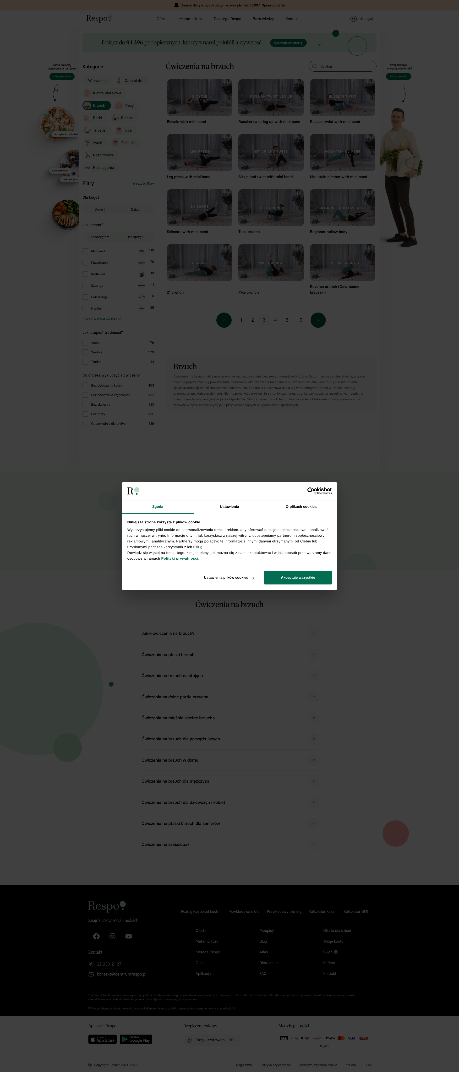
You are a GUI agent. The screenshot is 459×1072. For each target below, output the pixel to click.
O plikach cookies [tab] (301, 507)
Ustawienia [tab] (229, 507)
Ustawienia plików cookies (226, 577)
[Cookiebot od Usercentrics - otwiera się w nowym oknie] (311, 490)
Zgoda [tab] (157, 507)
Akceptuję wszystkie (298, 577)
